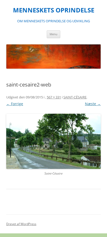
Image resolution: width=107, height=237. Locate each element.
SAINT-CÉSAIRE (74, 97)
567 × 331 (54, 97)
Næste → (93, 103)
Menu (53, 34)
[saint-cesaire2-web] (53, 141)
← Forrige (14, 103)
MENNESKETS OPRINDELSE (53, 10)
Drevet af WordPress (21, 224)
